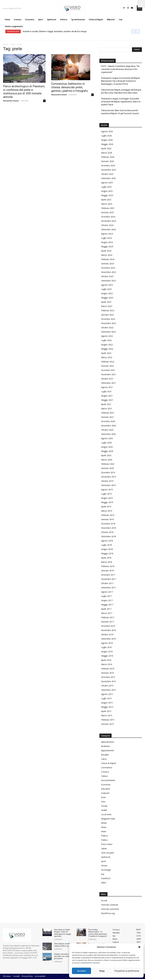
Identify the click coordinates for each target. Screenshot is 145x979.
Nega (102, 970)
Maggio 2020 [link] (107, 451)
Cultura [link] (104, 776)
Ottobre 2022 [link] (107, 327)
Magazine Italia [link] (108, 818)
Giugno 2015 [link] (107, 702)
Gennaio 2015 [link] (107, 724)
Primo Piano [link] (106, 844)
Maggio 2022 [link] (107, 348)
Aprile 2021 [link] (106, 404)
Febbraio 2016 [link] (107, 668)
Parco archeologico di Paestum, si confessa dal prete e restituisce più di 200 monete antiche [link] (24, 92)
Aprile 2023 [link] (106, 302)
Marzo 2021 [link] (106, 408)
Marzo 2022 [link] (106, 357)
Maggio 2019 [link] (107, 502)
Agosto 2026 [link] (107, 131)
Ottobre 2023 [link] (107, 276)
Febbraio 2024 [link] (107, 259)
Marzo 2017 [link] (106, 613)
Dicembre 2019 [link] (108, 472)
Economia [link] (105, 784)
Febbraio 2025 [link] (107, 208)
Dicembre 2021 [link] (108, 370)
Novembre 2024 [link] (108, 221)
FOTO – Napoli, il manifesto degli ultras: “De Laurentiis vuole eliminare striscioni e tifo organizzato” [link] (120, 69)
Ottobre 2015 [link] (107, 685)
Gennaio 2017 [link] (107, 621)
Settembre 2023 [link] (108, 280)
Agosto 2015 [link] (107, 694)
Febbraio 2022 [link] (107, 361)
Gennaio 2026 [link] (107, 161)
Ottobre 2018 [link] (107, 532)
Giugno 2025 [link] (107, 191)
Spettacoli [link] (105, 857)
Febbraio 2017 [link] (107, 617)
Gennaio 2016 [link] (107, 672)
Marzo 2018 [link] (106, 562)
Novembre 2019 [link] (108, 476)
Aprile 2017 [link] (106, 609)
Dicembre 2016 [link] (108, 626)
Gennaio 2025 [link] (107, 212)
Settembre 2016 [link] (108, 638)
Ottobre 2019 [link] (107, 481)
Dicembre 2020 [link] (108, 421)
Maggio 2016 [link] (107, 655)
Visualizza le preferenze (126, 970)
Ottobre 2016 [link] (107, 634)
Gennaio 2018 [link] (107, 570)
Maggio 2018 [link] (107, 553)
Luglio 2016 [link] (106, 647)
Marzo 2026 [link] (106, 152)
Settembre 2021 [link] (108, 383)
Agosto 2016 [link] (107, 643)
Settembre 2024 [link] (108, 229)
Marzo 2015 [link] (106, 715)
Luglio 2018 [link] (106, 545)
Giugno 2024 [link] (107, 242)
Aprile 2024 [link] (106, 250)
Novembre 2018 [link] (108, 528)
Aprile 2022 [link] (106, 353)
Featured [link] (105, 793)
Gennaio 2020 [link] (107, 468)
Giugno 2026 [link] (107, 140)
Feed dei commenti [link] (110, 909)
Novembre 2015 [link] (108, 681)
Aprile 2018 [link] (106, 557)
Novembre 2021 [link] (108, 374)
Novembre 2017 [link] (108, 579)
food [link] (103, 797)
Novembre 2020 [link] (108, 425)
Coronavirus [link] (106, 767)
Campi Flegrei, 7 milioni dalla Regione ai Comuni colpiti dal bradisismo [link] (55, 31)
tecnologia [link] (106, 869)
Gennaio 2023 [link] (107, 314)
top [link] (102, 874)
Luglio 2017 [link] (106, 596)
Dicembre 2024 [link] (108, 216)
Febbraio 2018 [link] (107, 566)
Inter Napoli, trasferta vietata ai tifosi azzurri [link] (63, 944)
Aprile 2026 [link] (106, 148)
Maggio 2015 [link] (107, 707)
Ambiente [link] (105, 746)
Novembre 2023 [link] (108, 272)
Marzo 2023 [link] (106, 306)
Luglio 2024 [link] (106, 238)
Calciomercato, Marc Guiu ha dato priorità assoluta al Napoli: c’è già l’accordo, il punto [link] (120, 112)
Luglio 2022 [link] (106, 340)
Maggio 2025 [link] (107, 195)
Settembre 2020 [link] (108, 434)
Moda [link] (103, 823)
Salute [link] (104, 848)
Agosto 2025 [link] (107, 182)
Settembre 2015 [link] (108, 690)
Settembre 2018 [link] (108, 536)
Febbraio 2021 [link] (107, 412)
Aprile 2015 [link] (106, 711)
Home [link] (5, 44)
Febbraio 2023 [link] (107, 310)
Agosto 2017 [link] (107, 591)
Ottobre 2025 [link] (107, 174)
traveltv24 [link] (105, 878)
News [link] (103, 827)
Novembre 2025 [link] (108, 169)
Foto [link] (103, 801)
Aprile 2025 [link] (106, 199)
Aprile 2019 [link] (106, 506)
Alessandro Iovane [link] (11, 101)
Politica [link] (104, 835)
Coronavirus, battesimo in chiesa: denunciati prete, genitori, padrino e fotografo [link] (69, 87)
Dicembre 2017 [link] (108, 574)
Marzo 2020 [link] (106, 459)
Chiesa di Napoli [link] (108, 763)
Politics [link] (104, 840)
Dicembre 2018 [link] (108, 523)
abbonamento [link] (107, 742)
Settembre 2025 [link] (108, 178)
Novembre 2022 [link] (108, 323)
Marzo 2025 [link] (106, 204)
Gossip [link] (104, 805)
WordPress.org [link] (108, 913)
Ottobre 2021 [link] (107, 378)
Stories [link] (104, 865)
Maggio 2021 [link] (107, 400)
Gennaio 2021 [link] (107, 417)
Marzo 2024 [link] (106, 255)
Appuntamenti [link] (107, 750)
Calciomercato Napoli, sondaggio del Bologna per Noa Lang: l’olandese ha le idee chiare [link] (121, 91)
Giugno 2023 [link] (107, 293)
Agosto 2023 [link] (107, 285)
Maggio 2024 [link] (107, 246)
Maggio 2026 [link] (107, 144)
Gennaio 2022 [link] (107, 366)
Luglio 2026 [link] (106, 135)
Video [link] (103, 882)
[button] (139, 947)
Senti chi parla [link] (107, 852)
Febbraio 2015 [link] (107, 719)
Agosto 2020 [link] (107, 438)
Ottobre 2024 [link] (107, 225)
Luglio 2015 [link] (106, 698)
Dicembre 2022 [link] (108, 319)
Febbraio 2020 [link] (107, 464)
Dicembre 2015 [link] (108, 677)
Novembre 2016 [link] (108, 630)
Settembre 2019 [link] (108, 485)
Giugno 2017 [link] (107, 600)
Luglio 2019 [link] (106, 493)
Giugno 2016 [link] (107, 651)
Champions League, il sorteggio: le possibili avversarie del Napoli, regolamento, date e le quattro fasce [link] (120, 101)
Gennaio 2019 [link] (107, 519)
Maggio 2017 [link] (107, 604)
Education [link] (105, 788)
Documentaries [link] (108, 780)
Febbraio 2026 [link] (107, 157)
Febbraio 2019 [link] (107, 515)
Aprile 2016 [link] (106, 660)
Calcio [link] (104, 759)
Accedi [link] (104, 900)
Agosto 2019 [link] (107, 489)
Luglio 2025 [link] (106, 186)
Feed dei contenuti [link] (109, 904)
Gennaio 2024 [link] (107, 263)
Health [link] (104, 810)
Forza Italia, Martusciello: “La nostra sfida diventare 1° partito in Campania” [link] (97, 932)
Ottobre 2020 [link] (107, 429)
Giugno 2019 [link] (107, 498)
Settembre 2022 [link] (108, 331)
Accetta (81, 970)
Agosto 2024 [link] (107, 233)
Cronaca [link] (7, 81)
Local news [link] (106, 814)
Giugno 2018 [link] (107, 549)
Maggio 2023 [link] (107, 297)
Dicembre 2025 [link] (108, 165)
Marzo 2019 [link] (106, 510)
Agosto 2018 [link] (107, 540)
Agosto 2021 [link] (107, 387)
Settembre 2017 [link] (108, 587)
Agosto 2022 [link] (107, 336)
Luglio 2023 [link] (106, 289)
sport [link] (103, 861)
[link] (141, 3)
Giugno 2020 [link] (107, 447)
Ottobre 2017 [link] (107, 583)
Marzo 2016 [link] (106, 664)
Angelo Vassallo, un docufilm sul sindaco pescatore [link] (63, 956)
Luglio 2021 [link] (106, 391)
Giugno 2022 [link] (107, 344)
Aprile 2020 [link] (106, 455)
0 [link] (44, 101)
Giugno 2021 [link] (107, 395)
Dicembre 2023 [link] (108, 267)
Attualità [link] (105, 754)
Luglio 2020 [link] (106, 442)
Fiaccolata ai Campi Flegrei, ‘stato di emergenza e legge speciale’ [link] (62, 932)
